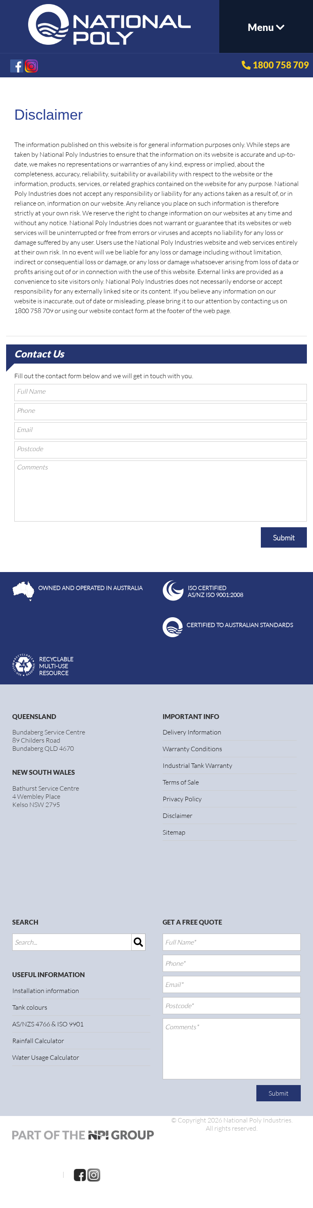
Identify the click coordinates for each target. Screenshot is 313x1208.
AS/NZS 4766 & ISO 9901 (48, 1024)
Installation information (45, 991)
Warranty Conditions (192, 749)
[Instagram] (93, 1174)
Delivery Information (192, 732)
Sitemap (174, 832)
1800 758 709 (281, 64)
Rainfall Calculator (38, 1041)
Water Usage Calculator (45, 1057)
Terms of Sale (181, 782)
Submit (284, 537)
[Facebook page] (80, 1174)
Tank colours (29, 1007)
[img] (138, 942)
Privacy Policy (182, 799)
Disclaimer (177, 815)
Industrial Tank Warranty (197, 765)
